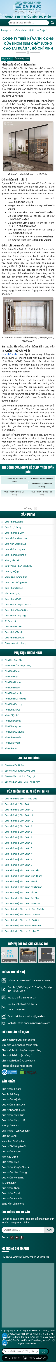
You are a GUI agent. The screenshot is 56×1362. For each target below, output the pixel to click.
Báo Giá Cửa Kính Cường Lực (20, 770)
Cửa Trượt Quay (13, 527)
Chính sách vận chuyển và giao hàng (21, 1050)
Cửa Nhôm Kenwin (14, 637)
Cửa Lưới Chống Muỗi (16, 582)
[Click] (3, 954)
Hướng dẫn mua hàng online (17, 1065)
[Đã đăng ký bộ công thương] (9, 1072)
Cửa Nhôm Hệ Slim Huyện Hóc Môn (23, 925)
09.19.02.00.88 (25, 1004)
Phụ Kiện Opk (12, 676)
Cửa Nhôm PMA (13, 599)
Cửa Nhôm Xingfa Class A (18, 604)
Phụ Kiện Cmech (13, 693)
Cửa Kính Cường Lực (15, 543)
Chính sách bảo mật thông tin (17, 1055)
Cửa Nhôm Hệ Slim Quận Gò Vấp (21, 881)
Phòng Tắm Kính (13, 560)
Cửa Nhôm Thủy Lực (15, 549)
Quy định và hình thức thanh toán (20, 1045)
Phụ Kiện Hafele (13, 737)
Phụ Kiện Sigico (13, 726)
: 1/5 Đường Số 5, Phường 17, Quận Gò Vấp (25, 1257)
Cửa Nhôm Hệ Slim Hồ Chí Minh (14, 480)
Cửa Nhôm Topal (13, 632)
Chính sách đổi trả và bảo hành (18, 1060)
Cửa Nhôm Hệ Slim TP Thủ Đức (21, 798)
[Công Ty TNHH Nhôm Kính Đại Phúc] (28, 7)
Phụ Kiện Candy (13, 720)
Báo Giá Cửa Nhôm (14, 765)
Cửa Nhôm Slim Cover (16, 538)
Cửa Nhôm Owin (13, 626)
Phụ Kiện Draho (13, 682)
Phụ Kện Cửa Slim (14, 660)
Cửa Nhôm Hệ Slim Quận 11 (19, 815)
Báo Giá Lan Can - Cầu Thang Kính (22, 781)
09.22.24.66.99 (16, 1009)
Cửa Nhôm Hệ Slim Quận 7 (18, 853)
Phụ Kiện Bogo (12, 687)
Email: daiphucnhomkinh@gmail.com (27, 1016)
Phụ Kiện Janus (12, 709)
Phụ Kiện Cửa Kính (14, 731)
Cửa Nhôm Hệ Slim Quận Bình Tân (22, 870)
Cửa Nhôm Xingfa (14, 521)
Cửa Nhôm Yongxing (15, 615)
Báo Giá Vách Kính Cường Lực (20, 776)
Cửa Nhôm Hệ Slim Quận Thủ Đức (22, 903)
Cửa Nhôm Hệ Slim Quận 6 (18, 848)
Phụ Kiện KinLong (14, 704)
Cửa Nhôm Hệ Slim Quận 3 (18, 831)
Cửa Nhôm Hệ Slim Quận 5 (18, 842)
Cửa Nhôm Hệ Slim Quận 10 (19, 809)
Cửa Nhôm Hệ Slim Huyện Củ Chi (22, 920)
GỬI (49, 1229)
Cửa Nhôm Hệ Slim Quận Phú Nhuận (23, 887)
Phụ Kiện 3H (11, 748)
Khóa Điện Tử (12, 715)
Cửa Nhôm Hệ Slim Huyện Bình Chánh (24, 909)
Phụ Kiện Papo (12, 671)
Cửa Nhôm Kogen (14, 588)
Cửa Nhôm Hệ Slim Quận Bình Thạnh (23, 876)
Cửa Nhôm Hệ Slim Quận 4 (18, 837)
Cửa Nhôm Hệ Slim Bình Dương (41, 485)
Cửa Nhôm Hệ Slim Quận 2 (18, 826)
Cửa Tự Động (12, 571)
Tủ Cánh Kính (11, 621)
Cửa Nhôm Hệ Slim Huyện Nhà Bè (22, 931)
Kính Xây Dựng (12, 593)
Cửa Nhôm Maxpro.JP (16, 555)
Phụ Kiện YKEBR (13, 742)
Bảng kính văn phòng (15, 643)
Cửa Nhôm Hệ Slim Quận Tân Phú (22, 898)
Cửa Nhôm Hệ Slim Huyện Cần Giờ (22, 914)
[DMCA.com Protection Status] (28, 1072)
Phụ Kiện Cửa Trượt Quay (18, 665)
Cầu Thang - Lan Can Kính (18, 566)
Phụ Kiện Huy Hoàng (15, 698)
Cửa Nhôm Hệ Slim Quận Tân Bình (22, 892)
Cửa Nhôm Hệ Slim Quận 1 (18, 804)
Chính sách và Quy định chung (18, 1039)
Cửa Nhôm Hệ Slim (14, 532)
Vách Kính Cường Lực (16, 577)
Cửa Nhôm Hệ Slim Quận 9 (18, 865)
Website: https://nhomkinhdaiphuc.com (29, 1023)
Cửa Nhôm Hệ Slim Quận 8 (18, 859)
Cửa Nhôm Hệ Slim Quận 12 (19, 820)
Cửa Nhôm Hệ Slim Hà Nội (41, 478)
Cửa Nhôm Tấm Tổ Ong (16, 610)
